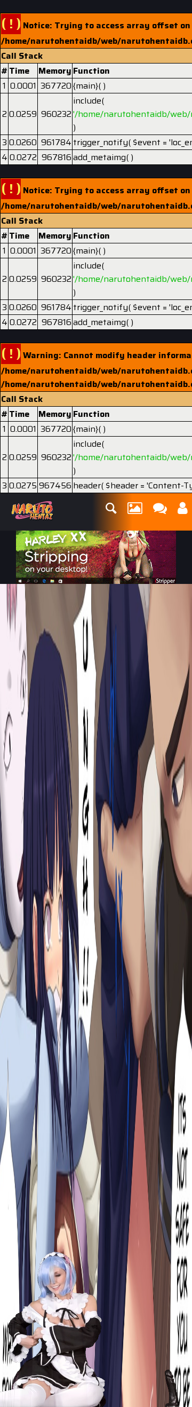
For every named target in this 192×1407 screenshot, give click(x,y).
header (87, 485)
